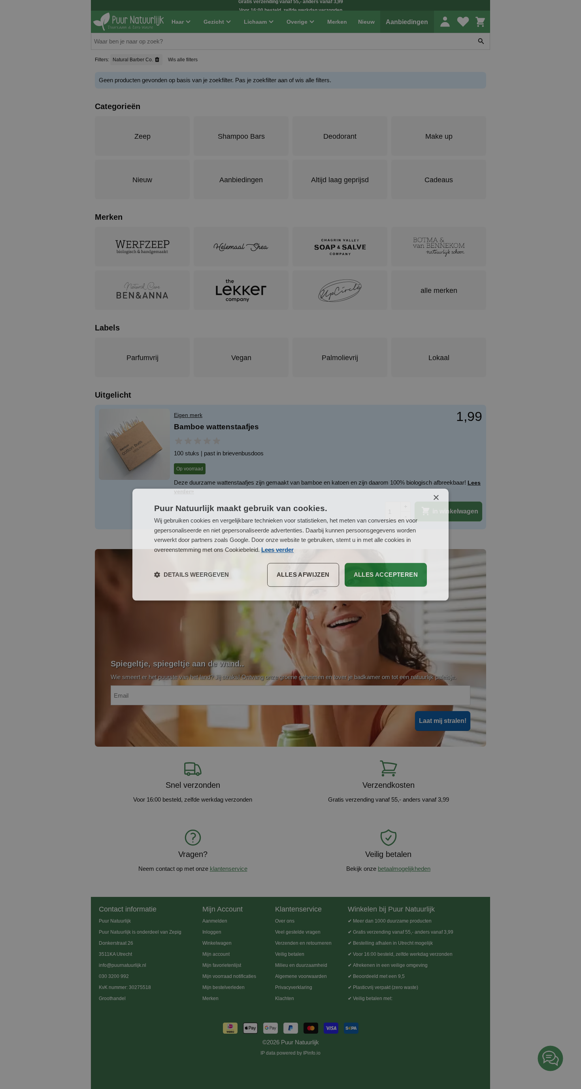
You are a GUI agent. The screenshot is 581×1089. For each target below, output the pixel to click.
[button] (191, 575)
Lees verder (277, 549)
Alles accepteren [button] (386, 574)
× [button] (436, 498)
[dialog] (290, 544)
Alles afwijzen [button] (303, 574)
